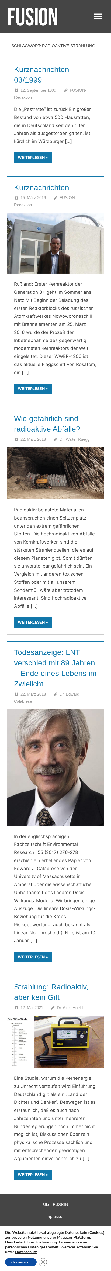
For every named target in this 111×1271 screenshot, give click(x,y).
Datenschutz (26, 1252)
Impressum (56, 1216)
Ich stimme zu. (21, 1262)
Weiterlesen (31, 157)
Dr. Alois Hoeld (70, 1007)
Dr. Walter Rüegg (74, 439)
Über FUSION (55, 1204)
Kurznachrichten (41, 187)
